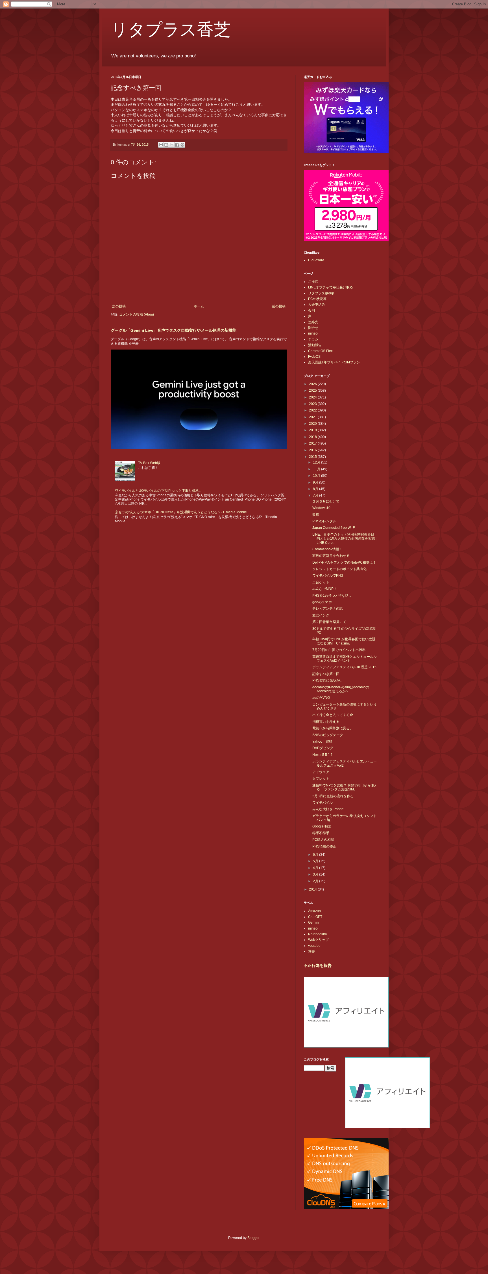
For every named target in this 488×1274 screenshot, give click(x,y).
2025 (313, 391)
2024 (313, 397)
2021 (313, 417)
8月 (316, 489)
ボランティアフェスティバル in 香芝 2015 (344, 667)
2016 (313, 450)
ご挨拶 (313, 282)
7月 (316, 495)
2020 (313, 424)
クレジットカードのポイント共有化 (339, 569)
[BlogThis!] (166, 145)
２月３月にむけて (325, 501)
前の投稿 (279, 306)
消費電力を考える (325, 722)
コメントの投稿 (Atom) (136, 314)
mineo (313, 333)
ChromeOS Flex (320, 351)
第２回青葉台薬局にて (329, 622)
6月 (316, 855)
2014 (313, 889)
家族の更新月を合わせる (331, 556)
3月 (316, 874)
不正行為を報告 (318, 965)
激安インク (320, 615)
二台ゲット (320, 582)
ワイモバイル (322, 803)
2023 (313, 404)
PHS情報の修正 (324, 846)
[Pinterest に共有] (182, 145)
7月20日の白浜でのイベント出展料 (339, 650)
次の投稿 (119, 306)
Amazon (314, 911)
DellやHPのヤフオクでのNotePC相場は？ (344, 562)
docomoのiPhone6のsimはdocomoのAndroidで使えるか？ (340, 689)
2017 (313, 443)
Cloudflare (316, 260)
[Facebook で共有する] (177, 145)
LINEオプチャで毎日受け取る (330, 287)
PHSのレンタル (324, 521)
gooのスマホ (322, 602)
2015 (313, 457)
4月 (316, 868)
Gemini (313, 922)
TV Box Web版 (149, 463)
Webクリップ (318, 940)
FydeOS (314, 357)
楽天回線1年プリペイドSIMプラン (334, 362)
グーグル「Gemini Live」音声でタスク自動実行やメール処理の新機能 (173, 330)
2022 (313, 410)
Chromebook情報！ (327, 549)
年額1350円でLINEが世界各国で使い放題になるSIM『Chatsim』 (343, 641)
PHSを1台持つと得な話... (331, 596)
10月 (317, 476)
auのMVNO (321, 698)
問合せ (313, 328)
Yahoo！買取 (322, 741)
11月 (317, 469)
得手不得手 (320, 833)
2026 (313, 384)
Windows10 (321, 508)
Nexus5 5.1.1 (322, 755)
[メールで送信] (161, 145)
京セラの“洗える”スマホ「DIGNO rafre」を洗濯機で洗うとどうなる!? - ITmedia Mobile (181, 512)
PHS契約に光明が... (327, 680)
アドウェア (320, 772)
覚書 (311, 951)
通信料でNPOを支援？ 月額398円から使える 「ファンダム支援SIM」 (344, 787)
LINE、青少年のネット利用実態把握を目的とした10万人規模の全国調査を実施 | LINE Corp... (344, 539)
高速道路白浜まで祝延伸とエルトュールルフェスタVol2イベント (344, 659)
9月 (316, 482)
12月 (317, 462)
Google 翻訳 (321, 826)
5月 (316, 861)
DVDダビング (322, 748)
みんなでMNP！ (324, 589)
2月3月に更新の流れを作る (333, 796)
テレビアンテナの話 (327, 609)
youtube (314, 946)
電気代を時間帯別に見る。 (332, 728)
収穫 (315, 515)
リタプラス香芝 (171, 29)
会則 (311, 310)
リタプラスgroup (321, 293)
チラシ (313, 339)
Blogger (253, 1238)
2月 (316, 881)
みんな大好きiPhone (328, 809)
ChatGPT (315, 917)
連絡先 (313, 322)
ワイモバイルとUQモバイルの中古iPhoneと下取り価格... (158, 491)
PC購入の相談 (323, 840)
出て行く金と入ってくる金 (332, 715)
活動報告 (315, 345)
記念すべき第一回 (325, 674)
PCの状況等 (317, 299)
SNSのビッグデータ (327, 735)
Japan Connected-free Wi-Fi (334, 528)
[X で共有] (172, 145)
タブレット (320, 779)
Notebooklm (317, 934)
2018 (313, 437)
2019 (313, 430)
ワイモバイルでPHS (327, 575)
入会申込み (316, 305)
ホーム (199, 306)
